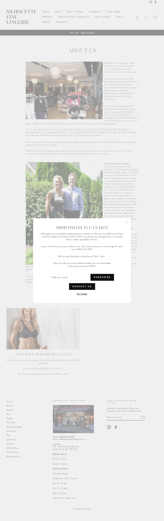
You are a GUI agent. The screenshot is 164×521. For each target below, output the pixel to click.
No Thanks (82, 293)
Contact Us (82, 286)
